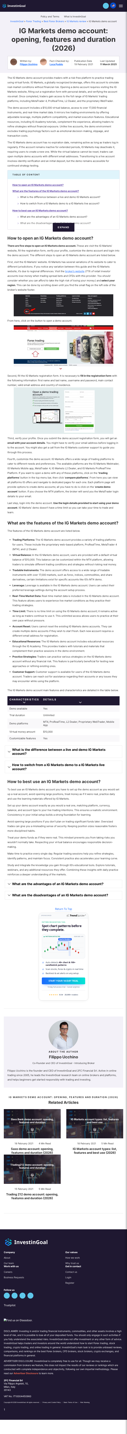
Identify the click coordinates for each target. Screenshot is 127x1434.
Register (69, 1282)
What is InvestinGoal (75, 16)
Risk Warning (85, 1402)
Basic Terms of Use (71, 1402)
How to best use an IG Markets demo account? (40, 210)
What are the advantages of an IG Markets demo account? (53, 216)
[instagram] (30, 1296)
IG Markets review (76, 21)
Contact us (71, 1271)
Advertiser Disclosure (26, 1373)
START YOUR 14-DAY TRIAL (63, 980)
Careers (8, 1271)
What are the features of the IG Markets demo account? (45, 191)
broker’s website (75, 271)
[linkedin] (22, 1296)
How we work (72, 1257)
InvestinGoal (16, 21)
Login (68, 1277)
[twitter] (7, 1296)
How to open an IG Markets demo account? (38, 185)
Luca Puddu (56, 64)
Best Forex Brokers (54, 21)
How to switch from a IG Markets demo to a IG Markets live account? (60, 203)
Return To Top (63, 909)
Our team (9, 1263)
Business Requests (14, 1277)
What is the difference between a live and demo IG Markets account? (60, 197)
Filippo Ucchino (29, 64)
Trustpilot (10, 1305)
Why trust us (72, 1263)
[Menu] (120, 6)
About (7, 1257)
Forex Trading (33, 21)
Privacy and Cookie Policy (51, 1402)
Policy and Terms (50, 16)
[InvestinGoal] (20, 5)
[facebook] (15, 1296)
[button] (106, 6)
